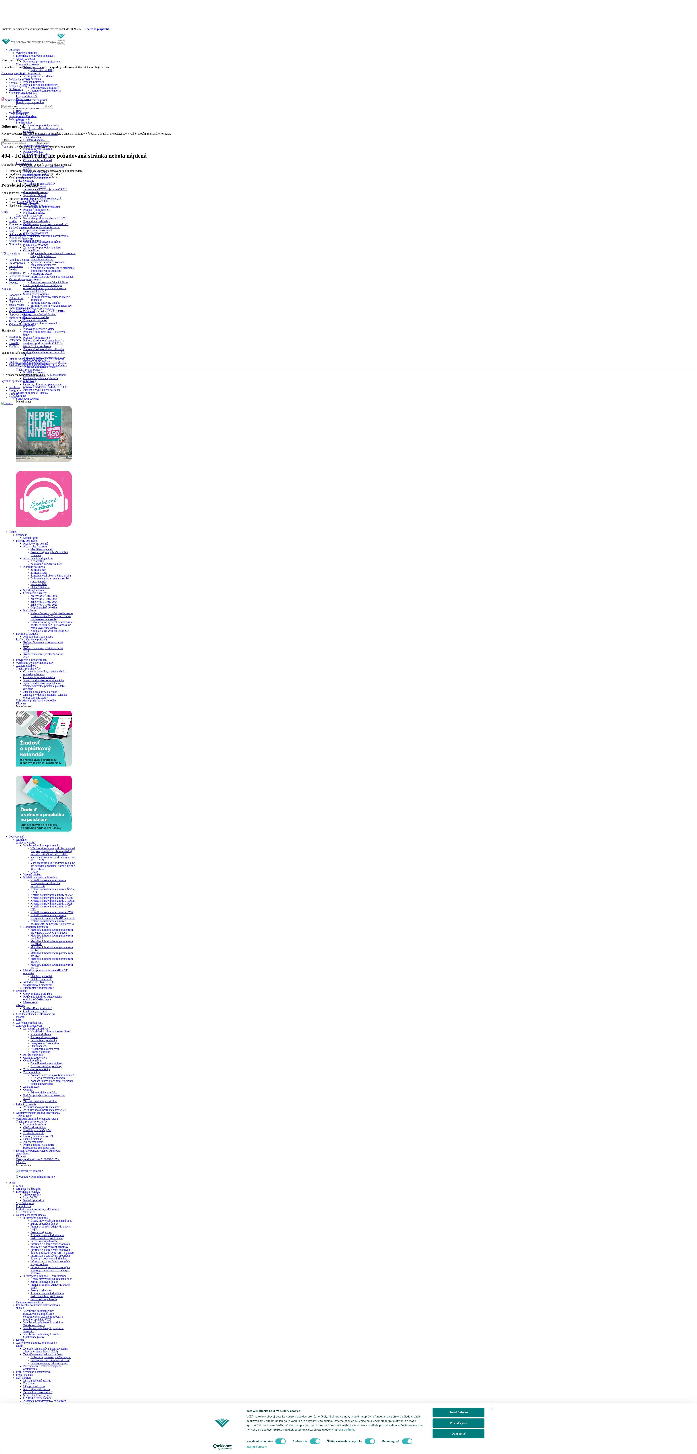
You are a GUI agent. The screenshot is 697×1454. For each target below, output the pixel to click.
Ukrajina (21, 395)
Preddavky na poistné (35, 543)
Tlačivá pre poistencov (29, 369)
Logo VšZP (30, 1197)
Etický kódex (23, 1206)
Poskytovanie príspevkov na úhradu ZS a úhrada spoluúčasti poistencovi (45, 226)
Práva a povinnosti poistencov (40, 84)
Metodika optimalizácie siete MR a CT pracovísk (45, 972)
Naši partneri (23, 1377)
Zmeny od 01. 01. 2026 (44, 595)
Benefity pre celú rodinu (30, 102)
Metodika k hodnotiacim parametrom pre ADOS (51, 937)
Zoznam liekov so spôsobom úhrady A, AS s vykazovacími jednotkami (53, 1076)
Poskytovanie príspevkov (44, 1043)
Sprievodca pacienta (27, 398)
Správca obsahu (18, 317)
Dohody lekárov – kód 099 (38, 1136)
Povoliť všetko (458, 1412)
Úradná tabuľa (17, 237)
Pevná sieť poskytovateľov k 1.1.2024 (45, 218)
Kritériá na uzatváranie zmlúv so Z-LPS (50, 908)
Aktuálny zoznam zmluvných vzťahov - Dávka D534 (38, 1114)
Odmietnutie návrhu (41, 259)
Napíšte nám (16, 301)
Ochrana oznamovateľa (29, 1302)
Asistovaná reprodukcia (44, 1037)
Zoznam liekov (31, 1072)
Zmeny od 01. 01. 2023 (44, 604)
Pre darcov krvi (17, 272)
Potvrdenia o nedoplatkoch (31, 659)
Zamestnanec (38, 569)
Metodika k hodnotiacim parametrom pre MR (51, 960)
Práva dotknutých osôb (43, 1241)
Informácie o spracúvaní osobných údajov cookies (50, 1263)
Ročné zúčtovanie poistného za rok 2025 (43, 644)
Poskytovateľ (16, 836)
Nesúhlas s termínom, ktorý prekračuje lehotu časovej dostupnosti (52, 269)
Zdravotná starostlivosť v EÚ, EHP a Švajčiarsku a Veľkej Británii (44, 313)
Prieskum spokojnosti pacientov (41, 1107)
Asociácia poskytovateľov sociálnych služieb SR (44, 1402)
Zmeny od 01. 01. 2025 (44, 598)
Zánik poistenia (32, 78)
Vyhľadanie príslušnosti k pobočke (36, 700)
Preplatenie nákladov (35, 320)
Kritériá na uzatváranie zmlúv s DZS (51, 903)
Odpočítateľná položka (43, 607)
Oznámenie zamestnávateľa (39, 677)
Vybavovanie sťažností (22, 311)
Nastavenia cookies (20, 314)
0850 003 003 (28, 199)
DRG (19, 1019)
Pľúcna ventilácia (33, 1141)
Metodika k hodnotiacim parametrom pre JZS (51, 949)
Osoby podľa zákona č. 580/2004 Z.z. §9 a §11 (38, 1161)
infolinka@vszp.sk (27, 202)
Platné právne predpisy (36, 317)
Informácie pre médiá (28, 1191)
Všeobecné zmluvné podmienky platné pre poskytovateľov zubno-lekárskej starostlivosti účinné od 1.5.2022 (52, 851)
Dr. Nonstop (16, 89)
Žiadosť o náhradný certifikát (40, 1101)
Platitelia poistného (34, 566)
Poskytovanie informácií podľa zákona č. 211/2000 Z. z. (38, 1211)
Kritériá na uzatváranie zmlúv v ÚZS (51, 897)
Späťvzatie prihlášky (42, 70)
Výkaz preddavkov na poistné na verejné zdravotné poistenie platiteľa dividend (44, 686)
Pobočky (14, 294)
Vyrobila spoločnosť (18, 381)
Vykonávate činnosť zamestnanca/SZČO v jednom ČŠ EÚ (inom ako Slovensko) (45, 189)
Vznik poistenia (32, 73)
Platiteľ (13, 531)
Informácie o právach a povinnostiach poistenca (52, 278)
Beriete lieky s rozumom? (37, 1392)
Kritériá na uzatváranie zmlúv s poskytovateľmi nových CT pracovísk (52, 922)
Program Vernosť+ (26, 96)
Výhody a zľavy (10, 253)
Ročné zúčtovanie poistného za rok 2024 (43, 650)
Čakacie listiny (31, 250)
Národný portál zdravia (36, 1389)
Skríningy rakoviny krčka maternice (51, 305)
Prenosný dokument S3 (36, 337)
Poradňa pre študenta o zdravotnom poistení (43, 168)
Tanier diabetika (32, 137)
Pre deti (13, 269)
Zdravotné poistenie (27, 64)
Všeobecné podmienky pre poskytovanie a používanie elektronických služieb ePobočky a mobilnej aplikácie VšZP (43, 1315)
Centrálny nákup (32, 1060)
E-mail (5, 139)
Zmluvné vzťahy (25, 842)
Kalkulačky (29, 610)
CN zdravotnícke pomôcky (46, 1066)
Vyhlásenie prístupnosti (22, 324)
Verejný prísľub (32, 874)
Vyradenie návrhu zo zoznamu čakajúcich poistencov (47, 263)
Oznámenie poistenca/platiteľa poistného (40, 380)
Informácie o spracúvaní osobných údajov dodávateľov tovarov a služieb (52, 1251)
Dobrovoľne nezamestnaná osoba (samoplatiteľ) (49, 580)
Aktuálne (21, 839)
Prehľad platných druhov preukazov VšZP (44, 1097)
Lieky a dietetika (32, 1138)
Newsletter (15, 244)
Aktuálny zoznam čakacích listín (49, 282)
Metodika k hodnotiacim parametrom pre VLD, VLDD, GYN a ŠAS (51, 931)
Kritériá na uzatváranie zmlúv (40, 877)
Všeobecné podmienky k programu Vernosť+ (43, 1330)
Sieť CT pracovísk (41, 979)
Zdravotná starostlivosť (29, 215)
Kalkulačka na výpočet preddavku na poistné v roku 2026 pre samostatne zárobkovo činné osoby (51, 616)
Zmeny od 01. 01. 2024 (44, 601)
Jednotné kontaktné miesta (45, 90)
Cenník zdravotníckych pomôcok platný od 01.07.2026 (42, 243)
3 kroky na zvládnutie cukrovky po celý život (43, 130)
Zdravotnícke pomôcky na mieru (42, 247)
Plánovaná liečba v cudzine (38, 328)
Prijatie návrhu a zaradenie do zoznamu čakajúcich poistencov (53, 255)
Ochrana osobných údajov (31, 1214)
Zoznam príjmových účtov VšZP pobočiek (49, 554)
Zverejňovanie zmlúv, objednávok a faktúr (36, 1344)
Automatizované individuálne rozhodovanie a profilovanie (47, 1237)
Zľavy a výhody (18, 86)
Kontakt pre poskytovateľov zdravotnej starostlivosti (38, 1152)
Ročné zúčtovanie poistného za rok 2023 (43, 655)
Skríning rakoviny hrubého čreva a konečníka (50, 298)
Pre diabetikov (24, 122)
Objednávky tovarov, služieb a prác (50, 1357)
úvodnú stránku (30, 174)
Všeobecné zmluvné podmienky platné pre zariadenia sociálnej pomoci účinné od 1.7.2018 (52, 865)
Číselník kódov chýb (35, 1057)
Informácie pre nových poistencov (35, 55)
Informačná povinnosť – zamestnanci (44, 1275)
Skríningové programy (36, 294)
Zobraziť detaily (256, 1446)
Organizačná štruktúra (28, 1188)
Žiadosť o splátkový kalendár (40, 691)
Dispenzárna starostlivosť (37, 230)
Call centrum (16, 298)
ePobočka (21, 534)
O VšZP (13, 217)
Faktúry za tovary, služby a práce (49, 1363)
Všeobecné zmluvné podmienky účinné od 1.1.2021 (53, 859)
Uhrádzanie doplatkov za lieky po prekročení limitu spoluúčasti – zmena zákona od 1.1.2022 (44, 288)
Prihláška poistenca (34, 372)
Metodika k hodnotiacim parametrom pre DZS (51, 954)
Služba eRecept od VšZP (37, 1008)
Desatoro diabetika (34, 139)
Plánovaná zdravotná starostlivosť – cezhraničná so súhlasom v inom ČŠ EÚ (44, 352)
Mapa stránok (58, 374)
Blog (19, 110)
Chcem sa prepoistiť (96, 29)
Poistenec (14, 49)
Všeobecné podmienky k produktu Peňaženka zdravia (43, 1324)
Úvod (4, 146)
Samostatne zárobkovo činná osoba (50, 575)
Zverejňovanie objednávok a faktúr (43, 1354)
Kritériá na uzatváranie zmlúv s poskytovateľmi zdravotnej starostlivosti (48, 883)
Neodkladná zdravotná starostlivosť (50, 1031)
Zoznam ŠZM (31, 1086)
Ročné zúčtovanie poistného (32, 639)
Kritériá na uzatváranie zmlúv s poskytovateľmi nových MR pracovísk (52, 917)
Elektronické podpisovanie (38, 987)
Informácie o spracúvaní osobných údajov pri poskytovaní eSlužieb (50, 1257)
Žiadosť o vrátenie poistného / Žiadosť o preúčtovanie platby (45, 696)
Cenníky (28, 1089)
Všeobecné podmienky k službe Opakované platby (41, 1335)
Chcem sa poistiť (25, 58)
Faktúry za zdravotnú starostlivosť (50, 1360)
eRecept (20, 1005)
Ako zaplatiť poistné (35, 546)
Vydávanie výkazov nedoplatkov (35, 662)
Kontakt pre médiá (33, 1200)
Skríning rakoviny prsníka (45, 302)
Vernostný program (20, 279)
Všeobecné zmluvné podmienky (41, 845)
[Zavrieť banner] (492, 1409)
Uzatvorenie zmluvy (34, 1124)
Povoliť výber (458, 1423)
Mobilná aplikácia (19, 112)
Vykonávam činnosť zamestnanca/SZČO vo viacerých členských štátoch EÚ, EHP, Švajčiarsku (42, 199)
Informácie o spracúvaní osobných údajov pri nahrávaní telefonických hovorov (50, 1270)
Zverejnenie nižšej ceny (29, 1022)
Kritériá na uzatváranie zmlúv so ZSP (51, 912)
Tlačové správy (32, 1194)
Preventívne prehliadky (36, 221)
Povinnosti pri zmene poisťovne (41, 61)
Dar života (29, 1383)
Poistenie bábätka (33, 151)
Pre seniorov (16, 266)
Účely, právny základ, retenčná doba (51, 1220)
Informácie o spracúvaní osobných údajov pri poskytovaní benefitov (50, 1245)
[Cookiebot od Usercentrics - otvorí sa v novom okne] (222, 1447)
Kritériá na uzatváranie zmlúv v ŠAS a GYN (52, 890)
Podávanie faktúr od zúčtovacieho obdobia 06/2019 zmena (42, 998)
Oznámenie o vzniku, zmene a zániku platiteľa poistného (44, 673)
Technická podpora (20, 321)
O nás (12, 1182)
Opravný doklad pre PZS (37, 993)
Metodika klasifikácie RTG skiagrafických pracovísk (38, 983)
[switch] (315, 1441)
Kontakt (6, 288)
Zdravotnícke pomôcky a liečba (41, 125)
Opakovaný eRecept (35, 1011)
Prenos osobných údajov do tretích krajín (50, 1228)
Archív (34, 871)
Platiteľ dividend (40, 587)
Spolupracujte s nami (21, 308)
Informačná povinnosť (36, 1217)
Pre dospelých (17, 262)
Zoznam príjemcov (41, 1232)
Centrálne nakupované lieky (46, 1063)
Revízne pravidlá (33, 1054)
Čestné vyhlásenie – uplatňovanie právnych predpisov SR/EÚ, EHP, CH (45, 386)
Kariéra (20, 1339)
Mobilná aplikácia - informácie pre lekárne (35, 1015)
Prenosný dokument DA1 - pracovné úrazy (44, 333)
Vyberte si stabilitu (26, 52)
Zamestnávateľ (39, 572)
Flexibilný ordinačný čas (37, 1130)
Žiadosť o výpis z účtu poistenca (41, 389)
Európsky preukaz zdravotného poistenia (41, 324)
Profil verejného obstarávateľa (33, 1371)
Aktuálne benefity (19, 259)
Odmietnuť (458, 1433)
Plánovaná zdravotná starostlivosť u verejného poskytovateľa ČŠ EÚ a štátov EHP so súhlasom (43, 343)
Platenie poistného (26, 540)
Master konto (30, 537)
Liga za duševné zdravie (37, 1380)
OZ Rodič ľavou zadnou (37, 1398)
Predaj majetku (24, 1374)
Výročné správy (25, 1203)
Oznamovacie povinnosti (37, 160)
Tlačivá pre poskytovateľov (32, 1121)
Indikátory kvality (26, 1104)
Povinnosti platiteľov (28, 633)
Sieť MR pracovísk (41, 976)
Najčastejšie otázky (34, 212)
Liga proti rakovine (34, 1386)
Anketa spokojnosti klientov (32, 392)
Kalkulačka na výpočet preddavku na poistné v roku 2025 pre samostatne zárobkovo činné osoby (51, 624)
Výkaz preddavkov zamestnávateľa (43, 680)
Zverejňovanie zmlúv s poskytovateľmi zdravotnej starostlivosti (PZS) (45, 1350)
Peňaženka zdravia (19, 79)
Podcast (13, 282)
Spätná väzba (16, 304)
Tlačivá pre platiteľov (28, 668)
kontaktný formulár (39, 205)
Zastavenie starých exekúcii (46, 563)
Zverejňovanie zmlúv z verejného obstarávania (42, 1367)
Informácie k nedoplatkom (38, 558)
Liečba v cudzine (40, 1051)
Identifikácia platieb (41, 549)
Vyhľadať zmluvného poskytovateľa (37, 1118)
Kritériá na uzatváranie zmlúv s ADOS (52, 900)
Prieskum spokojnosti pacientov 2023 (44, 1109)
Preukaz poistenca (33, 81)
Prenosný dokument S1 (36, 209)
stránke (349, 1429)
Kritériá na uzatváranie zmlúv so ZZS (52, 894)
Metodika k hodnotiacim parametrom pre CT (51, 966)
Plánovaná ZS (38, 1045)
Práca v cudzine (25, 180)
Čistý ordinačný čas (34, 1127)
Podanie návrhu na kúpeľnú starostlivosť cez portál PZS (39, 1146)
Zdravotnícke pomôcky (36, 1069)
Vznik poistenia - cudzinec (38, 76)
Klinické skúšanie (40, 1034)
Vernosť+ (14, 82)
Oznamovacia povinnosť (44, 87)
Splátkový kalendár (34, 590)
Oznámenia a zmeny (35, 592)
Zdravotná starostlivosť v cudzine (35, 308)
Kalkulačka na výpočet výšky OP (49, 630)
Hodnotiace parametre (35, 926)
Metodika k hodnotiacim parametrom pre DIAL (51, 943)
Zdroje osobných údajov (44, 1223)
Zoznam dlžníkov (26, 665)
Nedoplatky (37, 561)
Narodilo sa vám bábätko (37, 148)
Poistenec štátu (38, 584)
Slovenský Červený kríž (37, 1395)
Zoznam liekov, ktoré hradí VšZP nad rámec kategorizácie (52, 1082)
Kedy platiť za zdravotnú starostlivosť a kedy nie (46, 237)
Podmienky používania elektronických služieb (38, 1306)
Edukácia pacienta (33, 1133)
